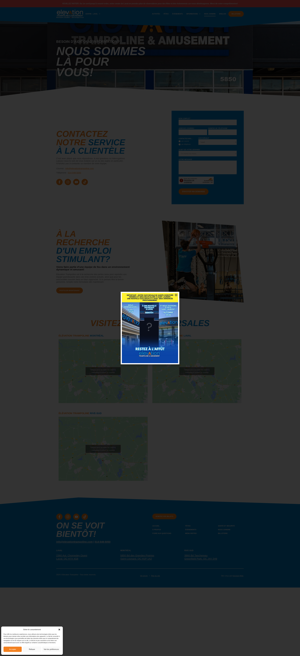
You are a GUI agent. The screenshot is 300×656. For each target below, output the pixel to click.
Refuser (32, 649)
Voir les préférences (51, 649)
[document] (150, 328)
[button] (59, 629)
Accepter (12, 649)
